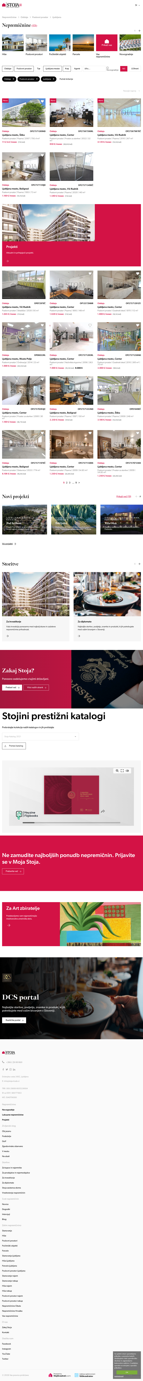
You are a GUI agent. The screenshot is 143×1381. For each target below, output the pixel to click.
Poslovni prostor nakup (12, 1301)
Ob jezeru (6, 1131)
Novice (5, 1204)
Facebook (6, 1344)
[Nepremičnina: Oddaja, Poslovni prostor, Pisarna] (24, 126)
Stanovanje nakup (10, 1281)
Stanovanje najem (10, 1276)
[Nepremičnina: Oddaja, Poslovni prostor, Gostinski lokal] (119, 298)
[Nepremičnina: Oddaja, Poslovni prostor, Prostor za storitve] (71, 126)
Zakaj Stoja (7, 1328)
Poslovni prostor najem (12, 1296)
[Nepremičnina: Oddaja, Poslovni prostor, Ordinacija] (24, 350)
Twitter (5, 1359)
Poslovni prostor (40, 17)
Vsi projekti (34, 496)
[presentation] (135, 31)
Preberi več (11, 687)
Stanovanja (7, 1231)
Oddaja (24, 17)
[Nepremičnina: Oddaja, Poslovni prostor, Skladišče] (24, 298)
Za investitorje (8, 1178)
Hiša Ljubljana (8, 1261)
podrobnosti (118, 1376)
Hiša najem (7, 1286)
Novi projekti (15, 496)
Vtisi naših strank (35, 687)
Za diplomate (8, 1183)
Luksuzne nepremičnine (12, 1115)
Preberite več (12, 871)
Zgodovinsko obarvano (12, 1146)
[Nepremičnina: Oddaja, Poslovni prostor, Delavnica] (24, 458)
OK (127, 1372)
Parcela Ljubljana (9, 1266)
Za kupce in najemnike (12, 1168)
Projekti (5, 1120)
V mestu (5, 1151)
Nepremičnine (9, 17)
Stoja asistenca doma (11, 1188)
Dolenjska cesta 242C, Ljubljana (15, 1077)
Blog (4, 1219)
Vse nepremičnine (10, 1316)
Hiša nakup (7, 1291)
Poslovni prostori (9, 1241)
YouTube (6, 1354)
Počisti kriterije (66, 79)
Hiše (4, 1236)
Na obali (6, 1156)
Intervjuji (6, 1214)
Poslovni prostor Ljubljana (13, 1271)
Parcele (5, 1251)
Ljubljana (56, 17)
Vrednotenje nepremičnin (13, 1193)
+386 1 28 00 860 (14, 1062)
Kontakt (5, 1333)
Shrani (136, 69)
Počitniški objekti (10, 1246)
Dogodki (6, 1209)
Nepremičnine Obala (11, 1306)
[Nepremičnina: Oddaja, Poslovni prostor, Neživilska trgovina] (71, 350)
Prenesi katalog (16, 746)
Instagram (6, 1349)
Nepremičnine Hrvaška (12, 1311)
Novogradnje (113, 70)
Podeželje (6, 1136)
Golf (4, 1141)
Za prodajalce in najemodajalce (16, 1173)
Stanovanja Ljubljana (11, 1256)
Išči (123, 69)
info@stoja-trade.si (11, 1081)
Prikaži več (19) (123, 496)
